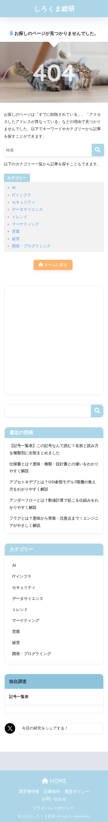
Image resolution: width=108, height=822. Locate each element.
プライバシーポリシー (53, 808)
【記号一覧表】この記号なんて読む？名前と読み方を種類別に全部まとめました (54, 449)
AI (14, 187)
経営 (16, 239)
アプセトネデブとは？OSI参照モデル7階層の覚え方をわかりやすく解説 (52, 485)
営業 (16, 231)
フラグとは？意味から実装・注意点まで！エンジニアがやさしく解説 (54, 522)
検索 (97, 411)
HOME (57, 780)
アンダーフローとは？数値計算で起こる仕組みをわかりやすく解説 (54, 504)
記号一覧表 (19, 696)
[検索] (98, 150)
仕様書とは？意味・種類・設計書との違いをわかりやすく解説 (54, 467)
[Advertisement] (54, 340)
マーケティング (25, 224)
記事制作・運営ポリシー (66, 791)
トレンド (19, 217)
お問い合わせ (54, 799)
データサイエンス (27, 209)
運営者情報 (29, 791)
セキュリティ (23, 202)
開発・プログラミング (31, 246)
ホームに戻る (55, 265)
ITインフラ (21, 195)
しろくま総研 (54, 8)
